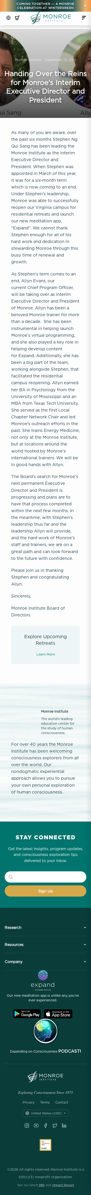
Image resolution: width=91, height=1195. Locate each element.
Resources (14, 944)
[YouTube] (36, 1125)
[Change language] (8, 18)
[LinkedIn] (64, 1125)
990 (42, 1185)
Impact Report (63, 1185)
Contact (61, 1102)
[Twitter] (54, 1125)
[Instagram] (26, 1125)
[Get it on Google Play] (27, 1014)
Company (13, 962)
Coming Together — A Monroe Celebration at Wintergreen (45, 5)
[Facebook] (45, 1125)
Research (13, 927)
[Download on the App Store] (58, 1014)
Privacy (29, 1102)
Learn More (45, 654)
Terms (45, 1102)
